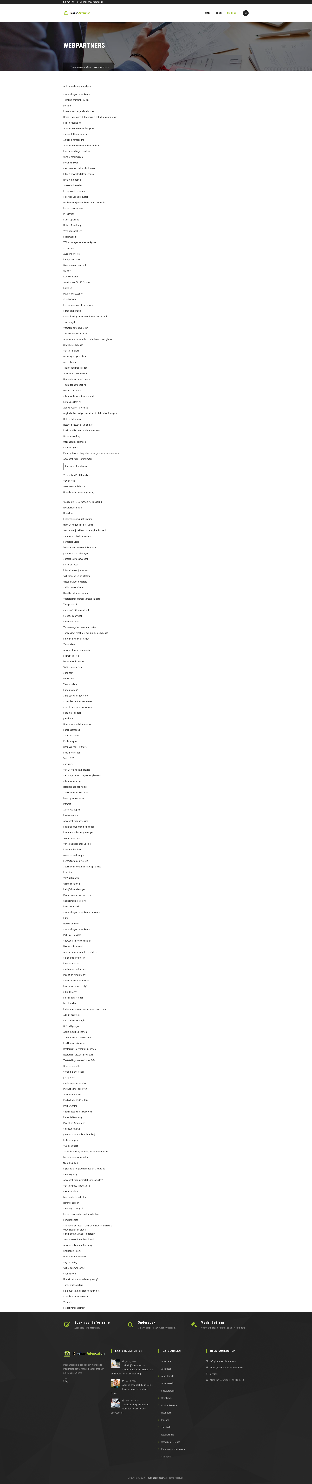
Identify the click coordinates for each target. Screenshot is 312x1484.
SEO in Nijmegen (71, 1026)
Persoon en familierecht (173, 1449)
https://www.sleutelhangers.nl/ (78, 174)
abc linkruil (68, 764)
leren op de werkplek (73, 798)
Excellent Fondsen (72, 712)
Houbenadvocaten (155, 1478)
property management (74, 1308)
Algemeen (166, 1368)
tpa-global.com (70, 1163)
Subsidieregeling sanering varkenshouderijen (85, 1151)
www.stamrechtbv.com (74, 486)
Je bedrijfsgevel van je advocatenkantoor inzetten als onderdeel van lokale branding (132, 1369)
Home (207, 13)
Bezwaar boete (70, 1220)
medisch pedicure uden (75, 1083)
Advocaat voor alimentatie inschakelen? (83, 1180)
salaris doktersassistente (76, 134)
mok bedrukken (70, 162)
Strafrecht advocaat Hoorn (76, 379)
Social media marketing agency (79, 492)
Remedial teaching (72, 1117)
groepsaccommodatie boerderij (79, 1134)
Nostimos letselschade (75, 1256)
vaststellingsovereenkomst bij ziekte (81, 912)
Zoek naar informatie (92, 1322)
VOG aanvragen (70, 1146)
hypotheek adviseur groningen (78, 832)
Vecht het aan (212, 1322)
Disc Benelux (69, 1003)
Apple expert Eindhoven (75, 1032)
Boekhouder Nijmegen (74, 1043)
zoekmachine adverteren (75, 792)
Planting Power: (71, 453)
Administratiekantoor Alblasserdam (81, 145)
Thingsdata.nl (70, 604)
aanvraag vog (70, 1174)
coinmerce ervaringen (74, 958)
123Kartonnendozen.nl (74, 385)
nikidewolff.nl (70, 236)
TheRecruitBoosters (73, 1285)
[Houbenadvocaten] (77, 13)
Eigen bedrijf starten (73, 997)
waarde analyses (71, 838)
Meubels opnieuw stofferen (77, 895)
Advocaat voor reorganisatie (77, 459)
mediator (67, 105)
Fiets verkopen (70, 1140)
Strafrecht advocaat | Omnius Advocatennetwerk (87, 1225)
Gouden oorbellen (72, 1066)
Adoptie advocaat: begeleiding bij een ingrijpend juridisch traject (132, 1389)
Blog (219, 13)
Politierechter (70, 1106)
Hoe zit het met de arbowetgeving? (80, 1279)
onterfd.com (69, 362)
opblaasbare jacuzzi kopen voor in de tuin (84, 202)
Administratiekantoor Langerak (78, 128)
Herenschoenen (71, 1203)
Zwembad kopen (71, 809)
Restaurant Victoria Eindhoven (78, 1054)
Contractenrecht (169, 1405)
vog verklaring (70, 1262)
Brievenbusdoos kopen (76, 466)
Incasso (165, 1420)
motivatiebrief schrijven (75, 1089)
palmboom (68, 718)
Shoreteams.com (72, 1251)
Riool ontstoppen (72, 179)
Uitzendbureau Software (75, 1229)
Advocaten (166, 1361)
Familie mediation (72, 122)
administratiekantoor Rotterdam (79, 1233)
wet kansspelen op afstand (77, 576)
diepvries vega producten (75, 197)
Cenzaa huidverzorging (74, 1020)
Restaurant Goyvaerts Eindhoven (79, 1049)
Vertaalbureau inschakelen (76, 1185)
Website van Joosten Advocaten (79, 547)
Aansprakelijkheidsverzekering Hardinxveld (84, 530)
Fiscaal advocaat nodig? (75, 986)
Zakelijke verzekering (73, 140)
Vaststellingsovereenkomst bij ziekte (81, 599)
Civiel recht (166, 1398)
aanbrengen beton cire (74, 969)
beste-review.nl (70, 815)
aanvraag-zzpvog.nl (73, 1208)
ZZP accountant (71, 1014)
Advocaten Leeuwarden (75, 373)
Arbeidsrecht (167, 1376)
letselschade (167, 1434)
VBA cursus (69, 480)
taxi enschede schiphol (74, 1197)
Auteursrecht (167, 1383)
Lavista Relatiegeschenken (76, 151)
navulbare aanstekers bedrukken (79, 168)
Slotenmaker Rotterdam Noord (78, 1239)
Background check (72, 259)
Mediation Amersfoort (74, 975)
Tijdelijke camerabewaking (76, 100)
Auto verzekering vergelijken (77, 86)
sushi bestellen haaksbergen (77, 1111)
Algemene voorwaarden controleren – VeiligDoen (88, 339)
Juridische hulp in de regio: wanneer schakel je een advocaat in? (130, 1408)
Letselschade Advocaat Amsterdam (81, 1214)
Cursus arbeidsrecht (73, 157)
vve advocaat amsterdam (75, 1296)
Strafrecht (166, 1456)
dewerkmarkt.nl (70, 1191)
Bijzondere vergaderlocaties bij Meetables (84, 1168)
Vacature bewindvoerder (75, 328)
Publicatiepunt (70, 741)
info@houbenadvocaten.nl (90, 2)
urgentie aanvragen (72, 616)
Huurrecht (166, 1412)
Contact (232, 13)
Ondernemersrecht (170, 1442)
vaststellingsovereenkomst (77, 94)
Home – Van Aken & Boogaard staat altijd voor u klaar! (90, 117)
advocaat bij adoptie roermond (78, 396)
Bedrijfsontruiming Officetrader (78, 519)
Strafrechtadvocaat (73, 345)
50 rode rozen (70, 992)
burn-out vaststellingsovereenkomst (81, 1290)
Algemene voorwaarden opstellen (80, 952)
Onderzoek (147, 1322)
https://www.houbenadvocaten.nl (226, 1367)
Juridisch (166, 1427)
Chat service (69, 1273)
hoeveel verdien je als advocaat (79, 111)
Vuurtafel (68, 1302)
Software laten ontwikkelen (77, 1037)
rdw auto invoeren (72, 390)
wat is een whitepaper (74, 1268)
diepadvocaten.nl (71, 1128)
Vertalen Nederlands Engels (77, 844)
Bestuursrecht (168, 1390)
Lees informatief (71, 752)
